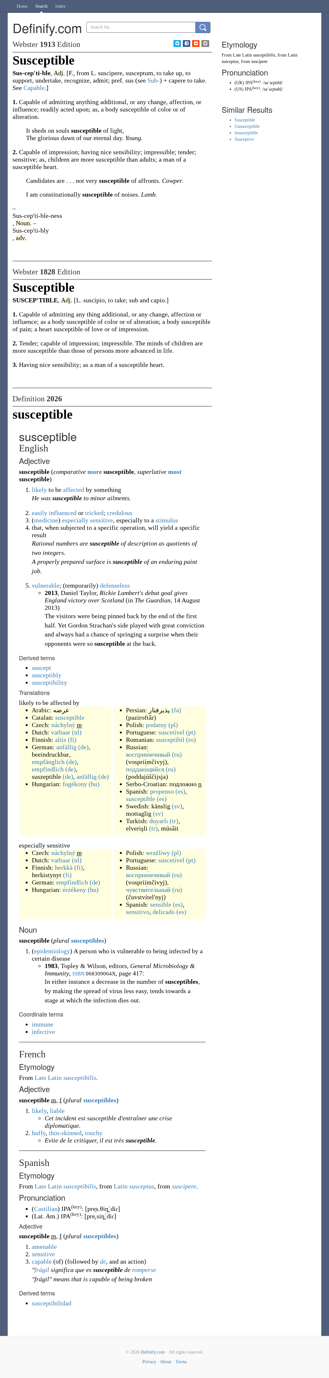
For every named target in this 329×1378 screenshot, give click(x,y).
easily (39, 512)
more (94, 471)
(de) (83, 747)
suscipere (184, 1186)
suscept (41, 667)
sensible (160, 904)
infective (43, 1031)
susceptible (69, 717)
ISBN (78, 974)
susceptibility (49, 682)
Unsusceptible (247, 126)
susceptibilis (79, 1077)
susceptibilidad (51, 1303)
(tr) (174, 820)
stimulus (167, 520)
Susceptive (244, 139)
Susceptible (245, 120)
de (103, 1261)
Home (22, 6)
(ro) (191, 739)
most (175, 471)
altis (60, 739)
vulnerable (45, 585)
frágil (41, 1269)
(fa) (176, 710)
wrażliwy (158, 852)
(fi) (72, 739)
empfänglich (48, 761)
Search (41, 6)
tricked (94, 512)
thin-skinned (65, 1132)
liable (57, 1110)
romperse (144, 1269)
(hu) (94, 783)
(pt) (191, 732)
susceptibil (170, 739)
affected (73, 489)
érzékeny (74, 889)
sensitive (101, 520)
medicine (46, 520)
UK (239, 82)
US (239, 89)
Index (60, 6)
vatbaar (60, 732)
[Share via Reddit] (196, 43)
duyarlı (158, 820)
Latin (121, 1186)
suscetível (171, 732)
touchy (93, 1132)
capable (42, 1261)
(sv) (177, 806)
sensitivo (137, 911)
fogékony (75, 783)
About (165, 1361)
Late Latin (48, 1077)
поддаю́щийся (145, 769)
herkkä (64, 867)
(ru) (177, 754)
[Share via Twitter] (177, 43)
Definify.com (153, 1352)
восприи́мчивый (148, 754)
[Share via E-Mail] (205, 43)
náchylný (63, 724)
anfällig (66, 747)
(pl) (173, 724)
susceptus (141, 1186)
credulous (119, 512)
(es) (180, 791)
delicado (164, 911)
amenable (44, 1246)
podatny (156, 724)
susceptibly (46, 675)
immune (42, 1024)
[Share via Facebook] (186, 43)
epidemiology (52, 951)
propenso (162, 791)
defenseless (115, 585)
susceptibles (87, 940)
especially (75, 520)
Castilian (46, 1208)
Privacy (149, 1361)
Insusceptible (246, 132)
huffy (39, 1132)
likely (39, 489)
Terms (181, 1361)
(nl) (77, 732)
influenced (62, 512)
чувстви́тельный (148, 889)
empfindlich (48, 769)
